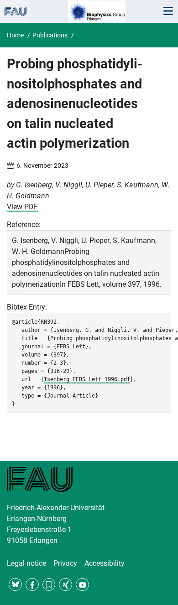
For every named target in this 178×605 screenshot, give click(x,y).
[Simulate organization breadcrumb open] (15, 11)
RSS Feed (49, 584)
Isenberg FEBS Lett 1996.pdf (87, 379)
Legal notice (26, 563)
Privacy (65, 563)
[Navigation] (168, 11)
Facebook (32, 584)
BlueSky (15, 584)
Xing (65, 584)
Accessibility (104, 563)
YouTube (82, 584)
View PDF (22, 206)
